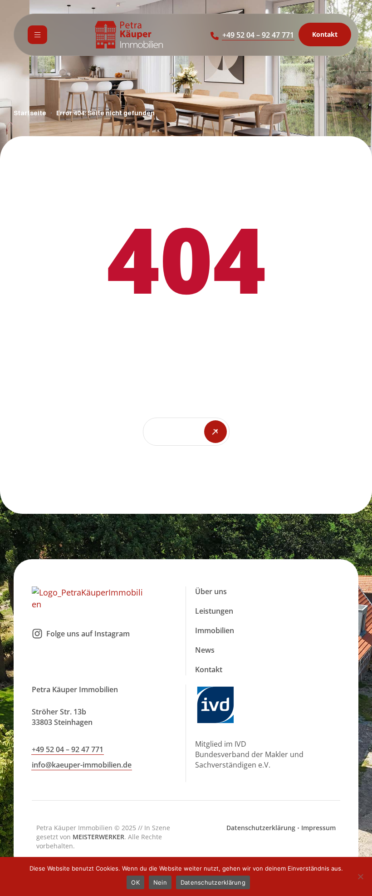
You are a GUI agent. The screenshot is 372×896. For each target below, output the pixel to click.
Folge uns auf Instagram (88, 634)
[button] (258, 35)
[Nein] (360, 876)
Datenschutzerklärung (260, 827)
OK (135, 882)
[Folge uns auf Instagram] (37, 633)
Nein (160, 882)
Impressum (318, 827)
